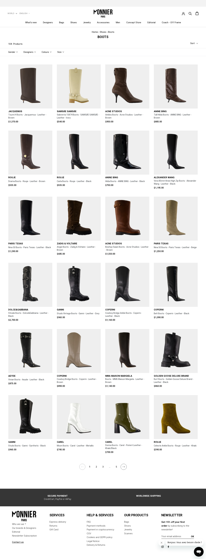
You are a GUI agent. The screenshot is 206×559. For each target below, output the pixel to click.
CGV (89, 533)
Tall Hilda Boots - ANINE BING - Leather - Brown (173, 116)
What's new (31, 22)
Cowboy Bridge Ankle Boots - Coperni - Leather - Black (123, 314)
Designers (48, 22)
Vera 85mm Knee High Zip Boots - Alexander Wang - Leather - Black (175, 182)
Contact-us (18, 542)
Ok (192, 536)
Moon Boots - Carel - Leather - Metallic (75, 445)
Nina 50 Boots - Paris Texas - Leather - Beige (175, 247)
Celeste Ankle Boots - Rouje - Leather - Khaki (175, 445)
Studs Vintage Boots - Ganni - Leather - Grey (78, 313)
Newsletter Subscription (24, 535)
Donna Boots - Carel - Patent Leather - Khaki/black (123, 446)
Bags (61, 22)
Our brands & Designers (24, 528)
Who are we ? (19, 524)
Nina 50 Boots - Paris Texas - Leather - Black (29, 247)
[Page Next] (123, 468)
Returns (53, 525)
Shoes (73, 22)
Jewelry (87, 22)
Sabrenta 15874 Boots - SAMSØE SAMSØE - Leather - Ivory (78, 116)
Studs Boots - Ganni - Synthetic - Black (27, 445)
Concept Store (133, 22)
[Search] (190, 13)
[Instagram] (162, 547)
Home (95, 32)
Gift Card (53, 529)
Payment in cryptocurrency (100, 529)
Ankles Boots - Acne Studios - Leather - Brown (124, 116)
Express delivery (57, 522)
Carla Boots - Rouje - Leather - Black (74, 181)
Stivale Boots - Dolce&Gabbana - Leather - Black (28, 314)
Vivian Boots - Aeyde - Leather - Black (26, 379)
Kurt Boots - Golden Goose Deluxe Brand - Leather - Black (173, 380)
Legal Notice (93, 541)
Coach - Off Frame (171, 22)
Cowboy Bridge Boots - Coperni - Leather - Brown (77, 380)
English (23, 13)
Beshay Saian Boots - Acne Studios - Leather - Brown (127, 248)
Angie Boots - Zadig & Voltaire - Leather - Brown (76, 248)
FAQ (89, 522)
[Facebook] (168, 547)
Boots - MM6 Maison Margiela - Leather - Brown (124, 380)
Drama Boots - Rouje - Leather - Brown (26, 181)
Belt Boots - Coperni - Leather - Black (171, 313)
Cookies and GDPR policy (99, 537)
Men (118, 22)
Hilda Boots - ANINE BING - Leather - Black (125, 181)
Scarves (128, 533)
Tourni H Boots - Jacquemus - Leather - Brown (27, 116)
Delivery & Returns (96, 545)
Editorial (151, 22)
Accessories (103, 22)
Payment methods (96, 525)
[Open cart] (197, 13)
